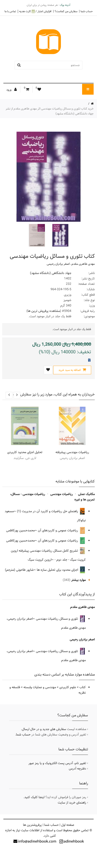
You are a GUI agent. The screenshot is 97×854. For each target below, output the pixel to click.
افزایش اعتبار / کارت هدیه (35, 11)
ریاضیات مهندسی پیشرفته (72, 452)
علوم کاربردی (67, 687)
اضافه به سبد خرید (69, 370)
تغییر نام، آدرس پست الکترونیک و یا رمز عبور (57, 763)
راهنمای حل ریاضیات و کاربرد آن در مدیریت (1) (48, 511)
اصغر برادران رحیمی (58, 263)
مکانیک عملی (86, 494)
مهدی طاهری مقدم (83, 263)
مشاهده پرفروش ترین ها (44, 311)
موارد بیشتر (78, 580)
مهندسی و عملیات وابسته (39, 687)
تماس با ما (10, 11)
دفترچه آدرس (77, 768)
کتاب (82, 687)
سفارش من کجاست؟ (66, 11)
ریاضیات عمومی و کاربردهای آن (58, 530)
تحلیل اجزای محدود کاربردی (24, 452)
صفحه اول (67, 825)
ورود (9, 89)
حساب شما (87, 11)
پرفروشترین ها (32, 825)
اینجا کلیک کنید (34, 797)
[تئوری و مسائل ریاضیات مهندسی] (60, 235)
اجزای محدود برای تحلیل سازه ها (58, 570)
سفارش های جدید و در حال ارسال (44, 729)
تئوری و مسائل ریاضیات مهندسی (57, 618)
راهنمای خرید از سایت (72, 802)
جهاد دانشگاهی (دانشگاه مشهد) (50, 273)
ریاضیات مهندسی (61, 494)
